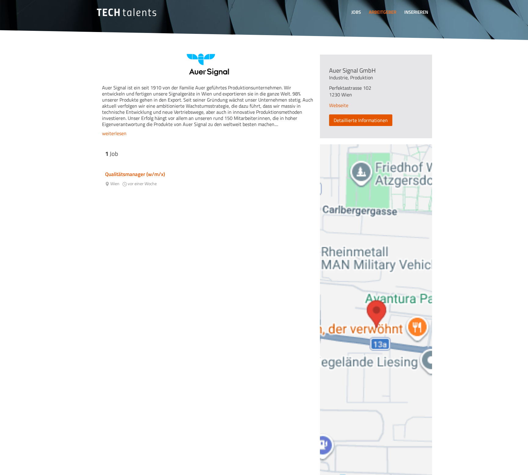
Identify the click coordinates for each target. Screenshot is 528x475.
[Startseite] (126, 12)
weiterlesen (114, 133)
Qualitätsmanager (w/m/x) (135, 174)
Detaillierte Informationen (361, 120)
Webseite (338, 105)
